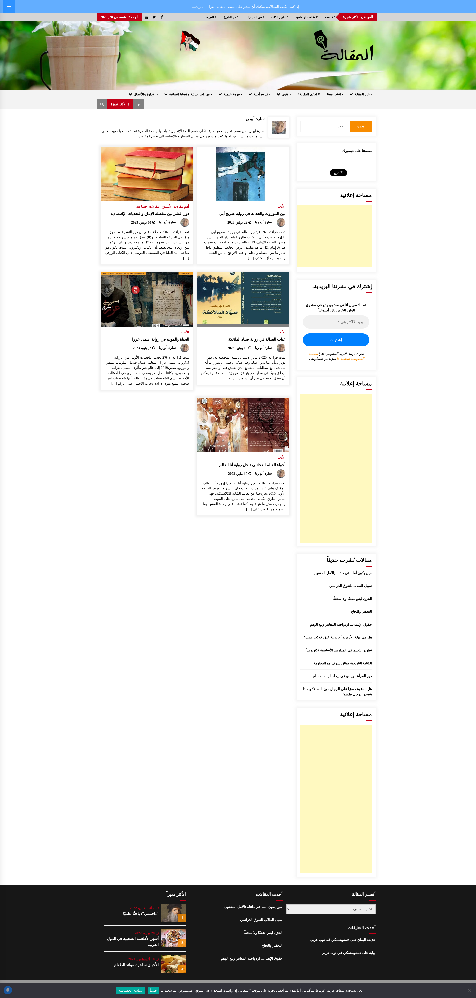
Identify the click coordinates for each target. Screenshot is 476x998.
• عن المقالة (363, 94)
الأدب (281, 206)
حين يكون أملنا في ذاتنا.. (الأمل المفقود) (343, 573)
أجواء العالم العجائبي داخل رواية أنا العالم (252, 464)
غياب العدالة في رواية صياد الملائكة (256, 339)
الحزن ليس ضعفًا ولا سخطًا (352, 599)
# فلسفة (330, 17)
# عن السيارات (255, 17)
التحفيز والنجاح (361, 611)
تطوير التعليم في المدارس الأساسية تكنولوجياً (339, 650)
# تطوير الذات (279, 17)
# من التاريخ (231, 17)
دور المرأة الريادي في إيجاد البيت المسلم (342, 676)
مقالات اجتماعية (147, 206)
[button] (138, 104)
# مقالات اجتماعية (307, 17)
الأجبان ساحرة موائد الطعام (136, 965)
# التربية (211, 17)
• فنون (286, 94)
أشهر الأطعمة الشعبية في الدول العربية (133, 942)
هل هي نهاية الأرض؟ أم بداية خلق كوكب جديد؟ (338, 637)
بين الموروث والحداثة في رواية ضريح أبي (252, 213)
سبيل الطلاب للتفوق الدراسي (350, 586)
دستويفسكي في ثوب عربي (329, 940)
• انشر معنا (335, 94)
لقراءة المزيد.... (203, 6)
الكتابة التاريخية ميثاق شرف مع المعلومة (342, 663)
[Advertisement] (335, 236)
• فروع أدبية (261, 94)
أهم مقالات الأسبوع (175, 206)
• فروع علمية (232, 94)
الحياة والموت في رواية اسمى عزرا (160, 339)
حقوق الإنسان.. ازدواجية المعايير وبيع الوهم (341, 624)
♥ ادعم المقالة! (309, 94)
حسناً (153, 990)
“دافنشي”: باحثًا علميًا (141, 913)
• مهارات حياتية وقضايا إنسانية (190, 94)
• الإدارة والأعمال (146, 94)
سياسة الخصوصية (131, 990)
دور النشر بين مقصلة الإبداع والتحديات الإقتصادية (149, 213)
